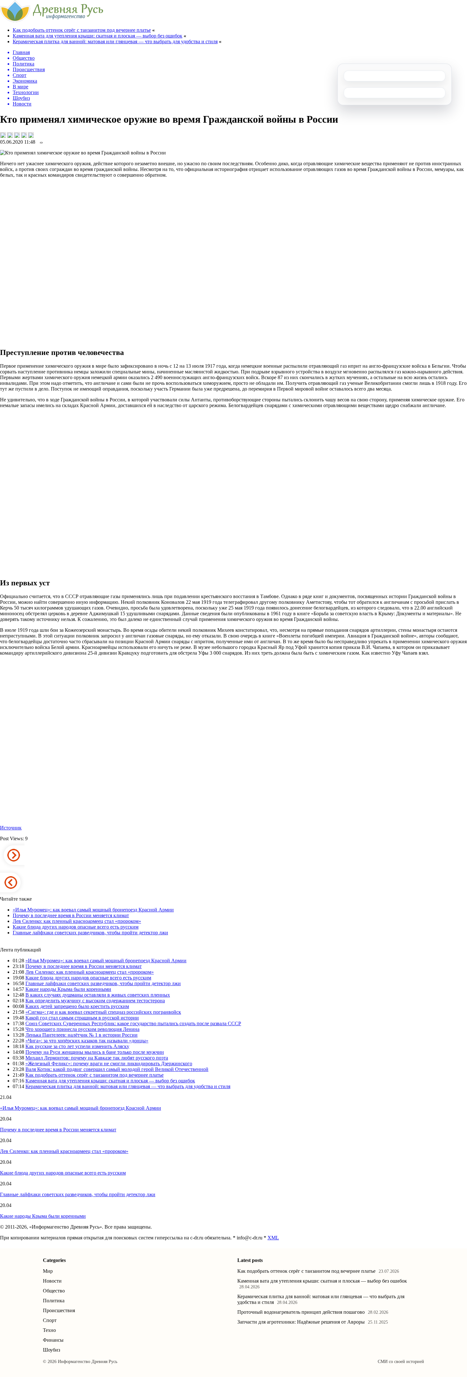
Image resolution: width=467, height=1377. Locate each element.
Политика (53, 1300)
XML (273, 1237)
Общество (54, 1290)
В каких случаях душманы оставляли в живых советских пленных (97, 995)
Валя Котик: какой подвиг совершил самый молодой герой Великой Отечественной (116, 1069)
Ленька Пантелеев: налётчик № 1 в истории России (81, 1035)
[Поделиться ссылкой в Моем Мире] (24, 135)
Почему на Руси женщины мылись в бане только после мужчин (94, 1052)
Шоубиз (51, 1350)
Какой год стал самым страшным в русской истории (82, 1017)
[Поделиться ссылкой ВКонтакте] (3, 135)
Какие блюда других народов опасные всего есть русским (76, 927)
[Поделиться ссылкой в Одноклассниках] (31, 135)
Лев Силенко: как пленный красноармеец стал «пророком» (77, 921)
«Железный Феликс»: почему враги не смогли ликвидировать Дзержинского (108, 1063)
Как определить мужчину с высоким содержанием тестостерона (95, 1000)
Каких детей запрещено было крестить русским (77, 1006)
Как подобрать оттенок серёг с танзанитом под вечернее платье (82, 30)
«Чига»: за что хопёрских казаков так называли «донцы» (86, 1040)
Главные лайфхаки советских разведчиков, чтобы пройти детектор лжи (90, 932)
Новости (52, 1281)
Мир (48, 1271)
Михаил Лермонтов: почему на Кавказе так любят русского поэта (96, 1057)
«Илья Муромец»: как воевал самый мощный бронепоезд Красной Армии (93, 909)
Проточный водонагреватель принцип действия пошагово (301, 1312)
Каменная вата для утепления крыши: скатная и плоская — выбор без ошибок (97, 35)
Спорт (50, 1320)
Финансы (53, 1340)
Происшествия (59, 1310)
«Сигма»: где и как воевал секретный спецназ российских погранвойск (103, 1012)
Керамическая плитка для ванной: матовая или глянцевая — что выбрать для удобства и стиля (115, 41)
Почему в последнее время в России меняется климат (71, 915)
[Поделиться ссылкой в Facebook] (10, 135)
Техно (49, 1330)
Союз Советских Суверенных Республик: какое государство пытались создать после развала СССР (133, 1023)
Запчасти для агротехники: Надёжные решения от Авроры (301, 1322)
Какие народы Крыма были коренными (68, 989)
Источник (11, 827)
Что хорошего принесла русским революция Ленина (82, 1029)
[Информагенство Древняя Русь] (51, 20)
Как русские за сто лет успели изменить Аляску (77, 1046)
